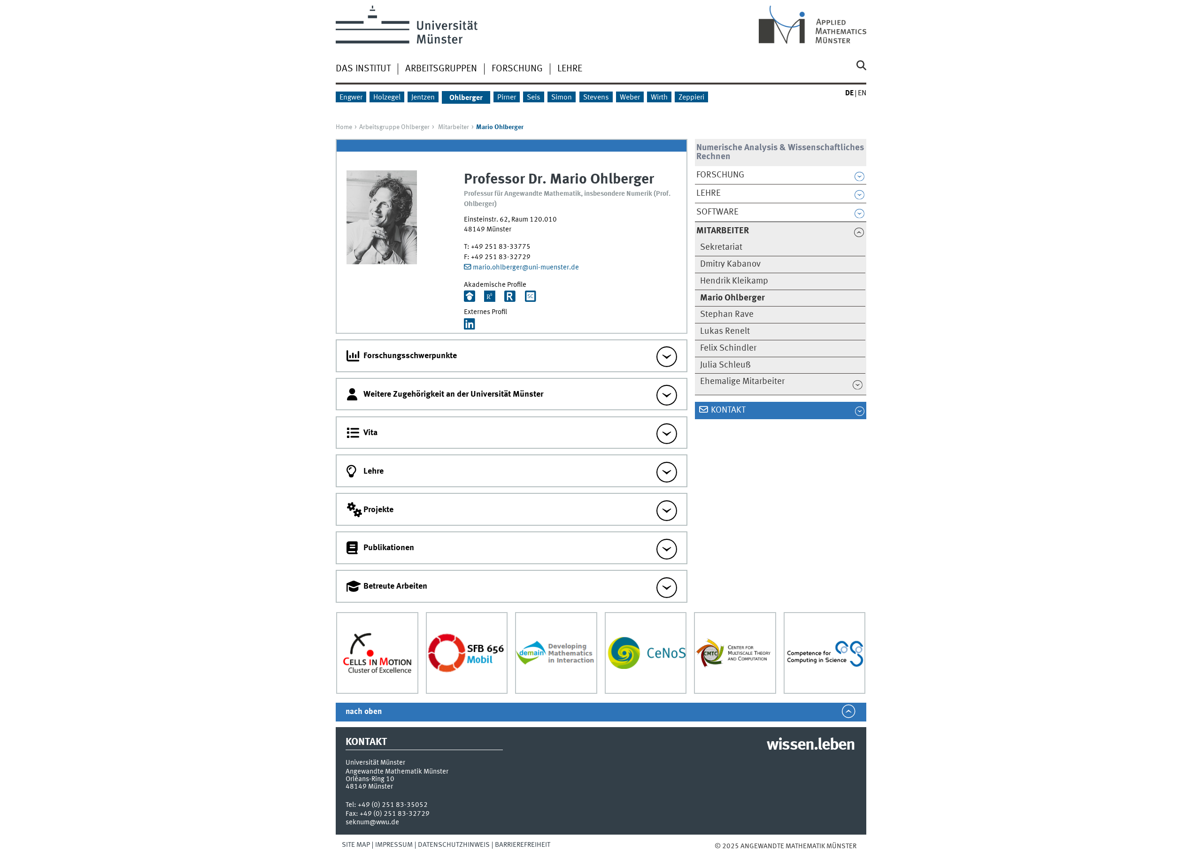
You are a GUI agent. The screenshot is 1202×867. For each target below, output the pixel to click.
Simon (561, 97)
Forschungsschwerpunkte (410, 356)
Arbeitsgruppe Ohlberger (394, 127)
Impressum (394, 845)
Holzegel (387, 97)
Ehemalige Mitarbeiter (742, 381)
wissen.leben (811, 745)
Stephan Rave (727, 314)
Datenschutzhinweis (454, 845)
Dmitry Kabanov (730, 264)
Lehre (569, 69)
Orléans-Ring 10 (370, 779)
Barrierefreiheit (522, 845)
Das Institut (363, 69)
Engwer (350, 97)
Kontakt (728, 410)
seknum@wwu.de (372, 822)
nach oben (364, 712)
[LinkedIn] (469, 325)
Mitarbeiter (453, 127)
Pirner (506, 97)
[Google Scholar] (469, 297)
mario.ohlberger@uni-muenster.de (526, 267)
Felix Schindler (728, 348)
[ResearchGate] (489, 297)
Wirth (659, 97)
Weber (630, 97)
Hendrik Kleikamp (734, 281)
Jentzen (423, 97)
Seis (533, 97)
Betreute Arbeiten (395, 586)
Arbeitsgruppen (441, 69)
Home (344, 127)
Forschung (517, 69)
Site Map (356, 845)
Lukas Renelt (725, 331)
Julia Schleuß (725, 365)
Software (717, 212)
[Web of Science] (510, 297)
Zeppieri (691, 97)
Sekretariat (721, 247)
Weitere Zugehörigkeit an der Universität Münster (453, 394)
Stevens (596, 97)
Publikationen (388, 548)
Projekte (378, 510)
